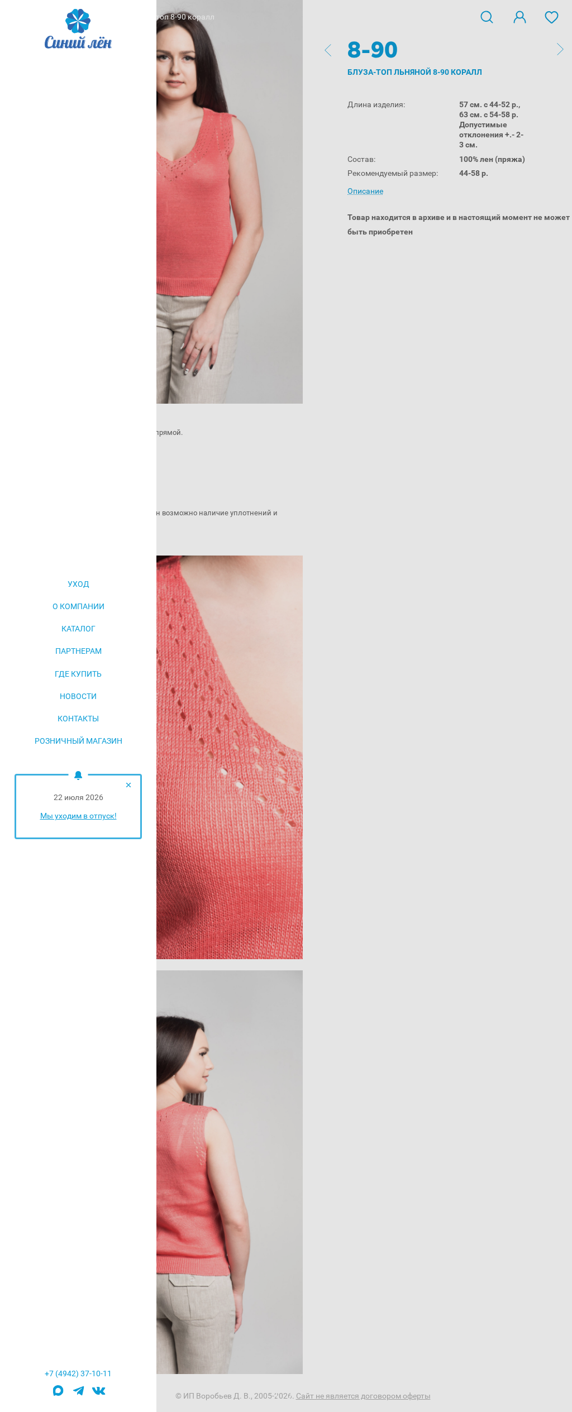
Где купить (78, 673)
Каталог (78, 628)
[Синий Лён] (78, 29)
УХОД (78, 584)
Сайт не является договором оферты (363, 1395)
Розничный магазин (78, 740)
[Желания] (552, 16)
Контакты (78, 718)
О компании (78, 606)
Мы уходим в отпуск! (78, 815)
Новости (78, 696)
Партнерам (78, 651)
